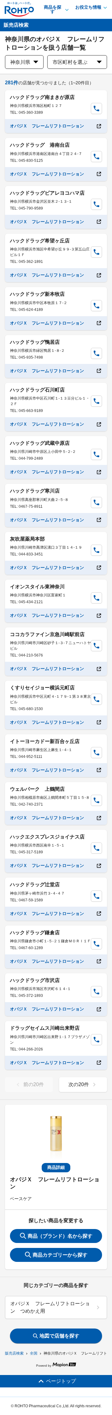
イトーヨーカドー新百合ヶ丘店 (45, 741)
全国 (33, 1353)
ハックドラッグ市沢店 (35, 980)
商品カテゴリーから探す (60, 1255)
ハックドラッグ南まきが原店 (42, 97)
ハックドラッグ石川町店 (37, 389)
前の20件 (33, 1084)
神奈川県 (20, 62)
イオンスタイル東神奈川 (37, 586)
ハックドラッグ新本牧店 (37, 294)
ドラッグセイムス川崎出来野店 (45, 1028)
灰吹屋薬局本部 (27, 539)
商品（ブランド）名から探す (60, 1236)
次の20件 (78, 1084)
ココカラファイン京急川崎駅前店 (47, 634)
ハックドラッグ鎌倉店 (35, 932)
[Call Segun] (96, 108)
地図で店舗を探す (59, 1335)
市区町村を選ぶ (70, 62)
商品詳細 (56, 1167)
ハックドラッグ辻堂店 (35, 884)
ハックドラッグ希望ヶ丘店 (40, 240)
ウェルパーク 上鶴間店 (37, 789)
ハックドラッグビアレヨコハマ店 (47, 193)
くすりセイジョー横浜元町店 (42, 687)
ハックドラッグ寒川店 (35, 490)
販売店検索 (14, 1353)
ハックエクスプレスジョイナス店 (47, 836)
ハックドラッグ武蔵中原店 (40, 443)
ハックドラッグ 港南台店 (40, 145)
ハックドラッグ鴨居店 (35, 342)
